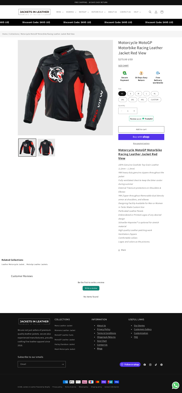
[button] (60, 12)
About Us (101, 325)
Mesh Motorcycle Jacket (65, 349)
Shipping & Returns (106, 336)
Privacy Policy (103, 329)
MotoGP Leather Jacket (65, 339)
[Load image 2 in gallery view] (46, 147)
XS (122, 94)
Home (4, 34)
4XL (142, 100)
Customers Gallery (142, 329)
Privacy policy (57, 387)
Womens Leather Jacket (65, 330)
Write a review (91, 288)
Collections (14, 34)
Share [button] (123, 250)
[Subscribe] (63, 364)
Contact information (112, 387)
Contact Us (102, 344)
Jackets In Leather (29, 387)
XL (155, 94)
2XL (122, 100)
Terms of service (70, 387)
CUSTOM (154, 100)
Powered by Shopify (43, 387)
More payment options (141, 143)
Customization (141, 333)
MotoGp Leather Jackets (37, 264)
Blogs (99, 348)
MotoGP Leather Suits (64, 335)
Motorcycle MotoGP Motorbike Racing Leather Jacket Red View (48, 34)
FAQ (136, 336)
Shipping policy (96, 387)
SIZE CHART (123, 65)
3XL (132, 100)
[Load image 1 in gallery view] (27, 147)
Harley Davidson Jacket (65, 344)
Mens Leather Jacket (63, 325)
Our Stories (139, 325)
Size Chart (102, 340)
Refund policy (83, 387)
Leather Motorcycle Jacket (13, 264)
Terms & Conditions (106, 333)
